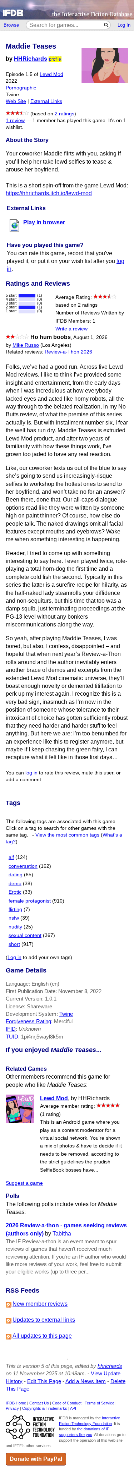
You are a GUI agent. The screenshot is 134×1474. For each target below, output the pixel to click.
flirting (15, 909)
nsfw (14, 918)
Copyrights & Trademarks (44, 1408)
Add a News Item (85, 1381)
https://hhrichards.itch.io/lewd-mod (49, 193)
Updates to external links (44, 1320)
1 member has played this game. (70, 120)
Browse (11, 25)
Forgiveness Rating (28, 1021)
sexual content (25, 935)
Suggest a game (24, 1183)
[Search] (106, 25)
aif (11, 857)
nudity (15, 927)
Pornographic (21, 88)
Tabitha (62, 1234)
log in (31, 773)
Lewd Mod (51, 74)
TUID (12, 1037)
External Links (46, 101)
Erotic (15, 892)
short (14, 944)
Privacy (12, 1408)
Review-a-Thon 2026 (68, 352)
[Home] (67, 10)
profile (55, 59)
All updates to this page (42, 1336)
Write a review (71, 328)
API (73, 1408)
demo (15, 883)
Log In (124, 25)
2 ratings (64, 113)
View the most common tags (67, 835)
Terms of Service (99, 1403)
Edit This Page (44, 1381)
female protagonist (30, 901)
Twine (66, 1014)
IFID (11, 1029)
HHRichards (30, 59)
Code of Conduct (66, 1403)
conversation (23, 866)
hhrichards (110, 1366)
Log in (14, 957)
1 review (15, 120)
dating (16, 874)
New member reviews (40, 1304)
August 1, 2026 (90, 337)
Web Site (16, 101)
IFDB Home (16, 1403)
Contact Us (39, 1403)
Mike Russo (26, 345)
